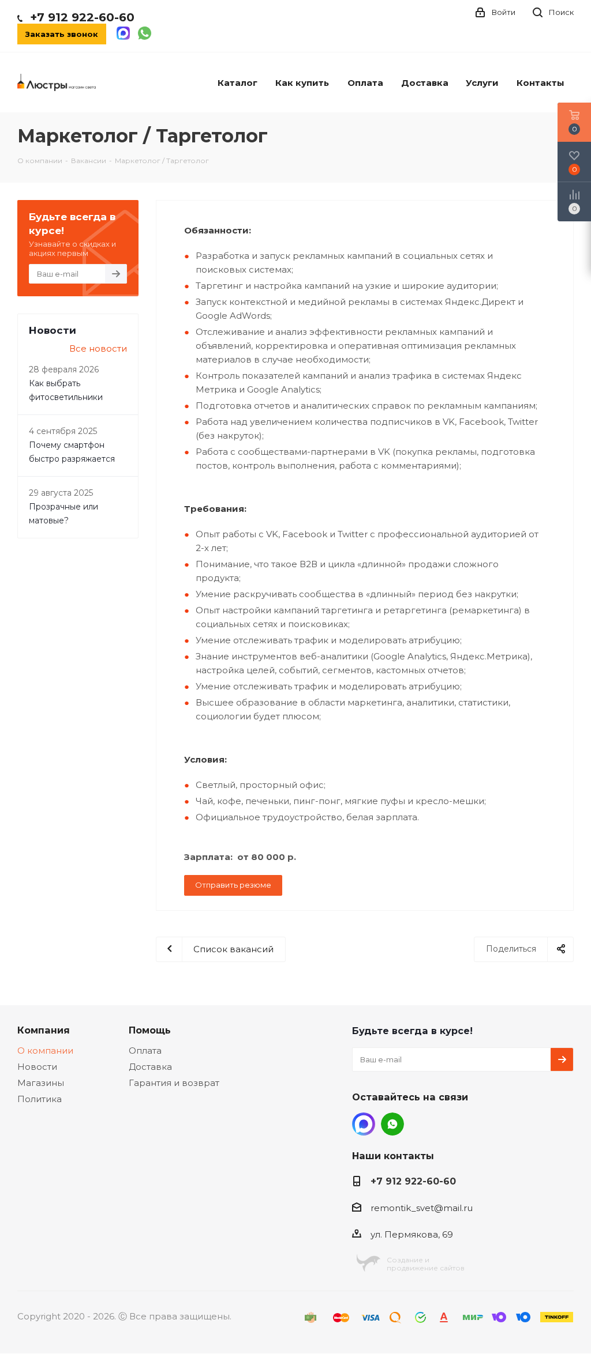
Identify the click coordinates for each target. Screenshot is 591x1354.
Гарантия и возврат (174, 1082)
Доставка (150, 1066)
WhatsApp (392, 1124)
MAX (363, 1124)
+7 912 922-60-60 (82, 17)
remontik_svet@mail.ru (422, 1207)
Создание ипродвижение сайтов (426, 1263)
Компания (43, 1030)
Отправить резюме (233, 884)
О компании (45, 1050)
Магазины (40, 1082)
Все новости (98, 348)
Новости (37, 1066)
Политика (39, 1098)
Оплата (145, 1050)
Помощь (150, 1030)
